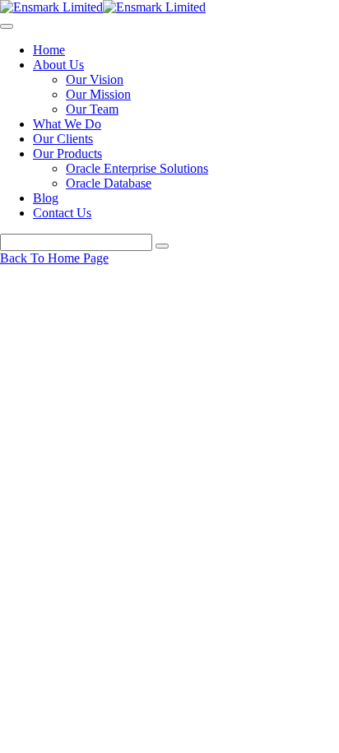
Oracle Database (108, 183)
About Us (58, 65)
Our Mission (98, 94)
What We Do (67, 124)
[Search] (162, 246)
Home (49, 50)
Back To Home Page (54, 258)
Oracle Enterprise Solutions (137, 168)
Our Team (92, 109)
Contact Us (62, 213)
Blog (45, 198)
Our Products (67, 153)
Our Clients (63, 139)
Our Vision (94, 79)
